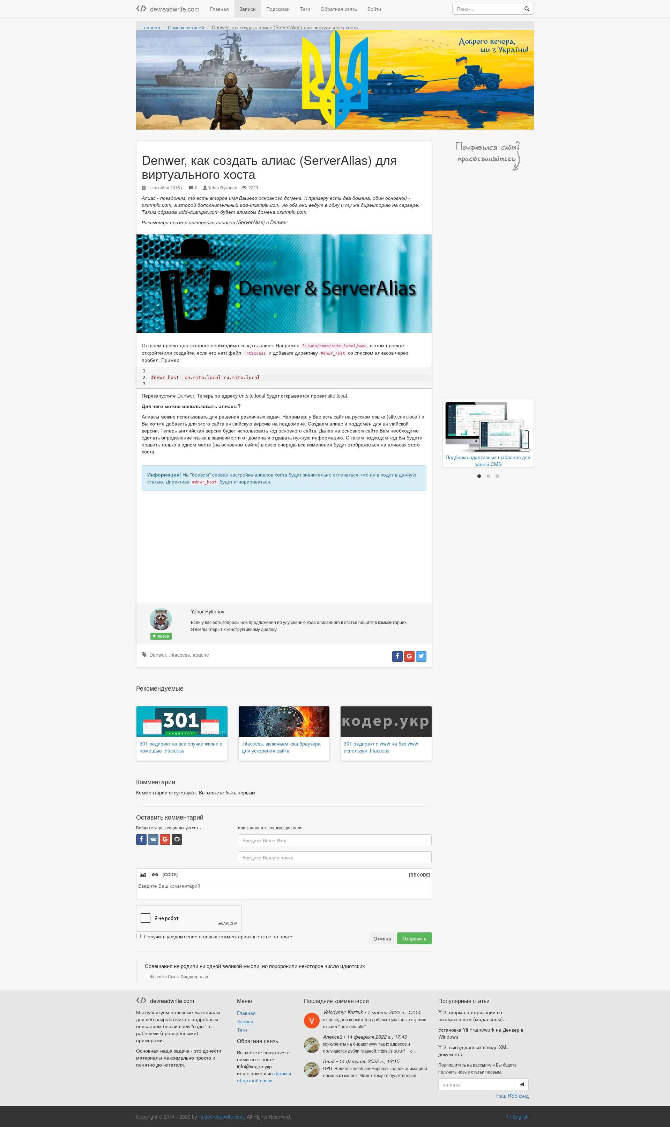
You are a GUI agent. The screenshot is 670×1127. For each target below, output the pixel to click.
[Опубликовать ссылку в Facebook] (397, 656)
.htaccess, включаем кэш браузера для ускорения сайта (281, 747)
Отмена (382, 938)
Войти (374, 8)
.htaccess (179, 654)
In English (518, 1116)
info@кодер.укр (254, 1066)
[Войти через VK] (153, 839)
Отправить (414, 938)
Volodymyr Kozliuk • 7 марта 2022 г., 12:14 (372, 1012)
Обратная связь (339, 8)
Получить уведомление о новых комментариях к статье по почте (218, 936)
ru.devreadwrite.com (221, 1116)
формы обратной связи (264, 1077)
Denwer (157, 654)
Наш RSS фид (512, 1095)
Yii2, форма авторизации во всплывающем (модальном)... (472, 1016)
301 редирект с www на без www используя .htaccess (381, 747)
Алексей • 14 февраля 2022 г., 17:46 (365, 1036)
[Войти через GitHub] (177, 839)
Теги (305, 8)
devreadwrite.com (175, 8)
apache (201, 654)
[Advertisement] (284, 547)
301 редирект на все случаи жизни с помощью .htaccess (181, 747)
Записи (247, 8)
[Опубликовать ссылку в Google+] (409, 656)
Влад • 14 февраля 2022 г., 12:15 (361, 1060)
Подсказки (278, 8)
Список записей (186, 27)
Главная (219, 8)
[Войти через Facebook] (141, 839)
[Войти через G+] (165, 839)
